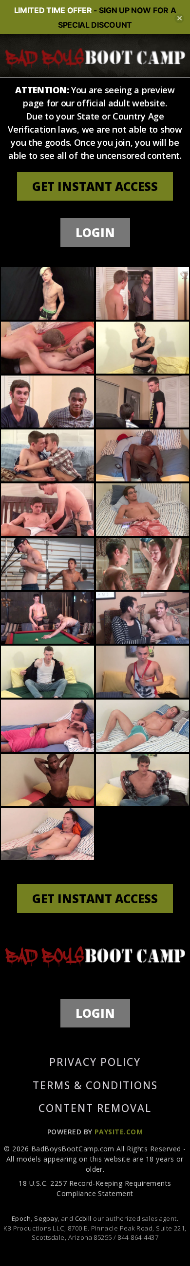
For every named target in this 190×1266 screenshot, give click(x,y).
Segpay (46, 1218)
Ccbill (83, 1218)
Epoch (21, 1218)
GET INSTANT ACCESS (95, 186)
